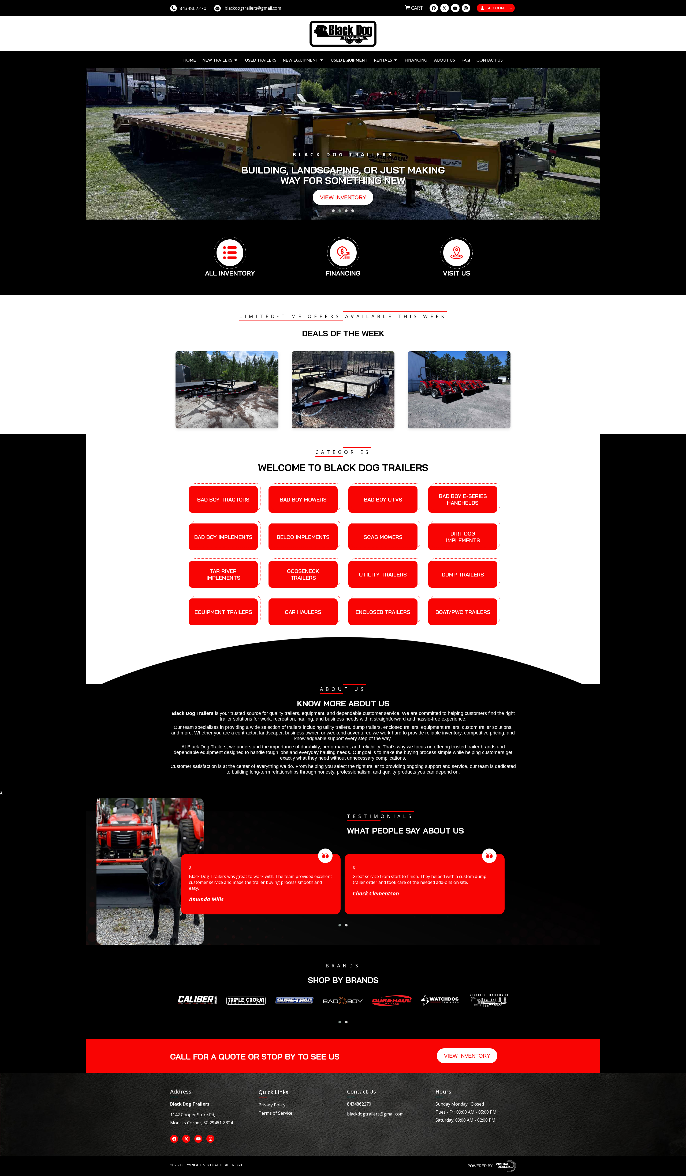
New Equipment (301, 60)
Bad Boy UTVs (383, 499)
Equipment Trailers (223, 612)
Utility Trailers (383, 574)
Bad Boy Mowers (303, 499)
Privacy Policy (272, 1105)
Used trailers (260, 60)
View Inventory (343, 197)
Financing (416, 60)
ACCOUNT (497, 7)
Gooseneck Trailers (303, 574)
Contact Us (489, 60)
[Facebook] (434, 8)
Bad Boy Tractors (223, 499)
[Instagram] (466, 8)
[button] (333, 210)
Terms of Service (275, 1113)
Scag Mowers (383, 537)
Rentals (383, 60)
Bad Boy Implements (223, 537)
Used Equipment (349, 60)
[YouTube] (455, 8)
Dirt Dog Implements (463, 537)
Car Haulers (303, 612)
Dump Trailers (463, 574)
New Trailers (217, 60)
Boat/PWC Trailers (462, 612)
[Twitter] (444, 8)
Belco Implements (303, 537)
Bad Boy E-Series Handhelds (463, 499)
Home (189, 60)
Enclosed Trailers (383, 612)
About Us (444, 60)
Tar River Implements (223, 574)
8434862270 (359, 1104)
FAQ (465, 60)
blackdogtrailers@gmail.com (375, 1114)
